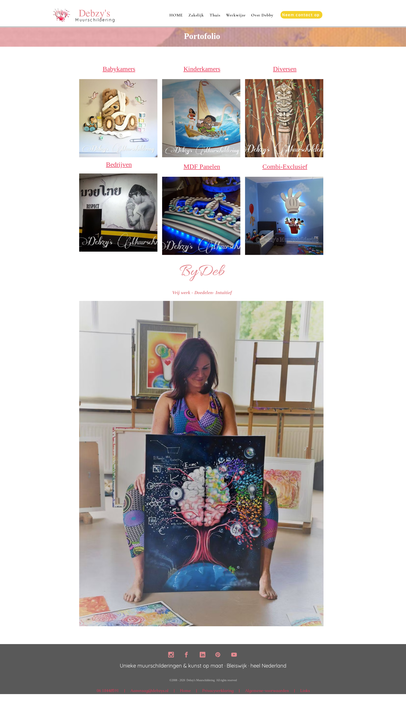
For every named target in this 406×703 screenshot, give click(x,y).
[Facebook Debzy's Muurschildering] (186, 654)
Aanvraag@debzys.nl (149, 690)
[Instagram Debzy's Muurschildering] (171, 654)
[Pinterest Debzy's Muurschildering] (218, 654)
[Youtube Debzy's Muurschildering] (234, 654)
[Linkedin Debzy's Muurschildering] (202, 654)
